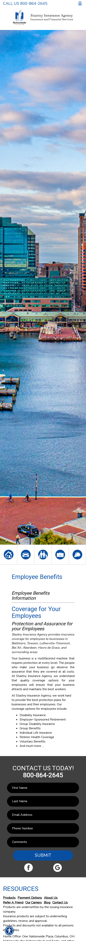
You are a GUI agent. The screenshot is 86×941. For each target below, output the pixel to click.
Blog (47, 902)
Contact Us (60, 902)
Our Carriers (33, 902)
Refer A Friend (13, 902)
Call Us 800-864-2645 (25, 3)
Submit (43, 855)
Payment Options (30, 897)
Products (9, 897)
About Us (51, 897)
